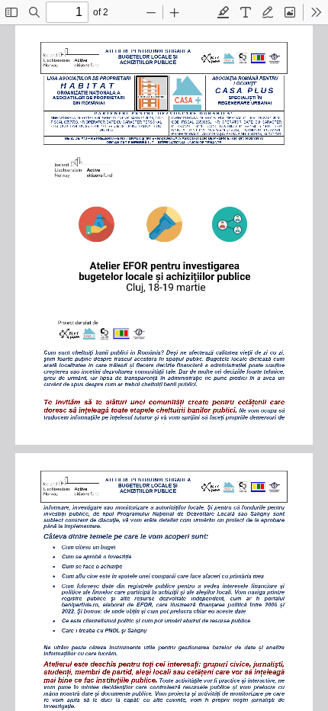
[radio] (223, 12)
